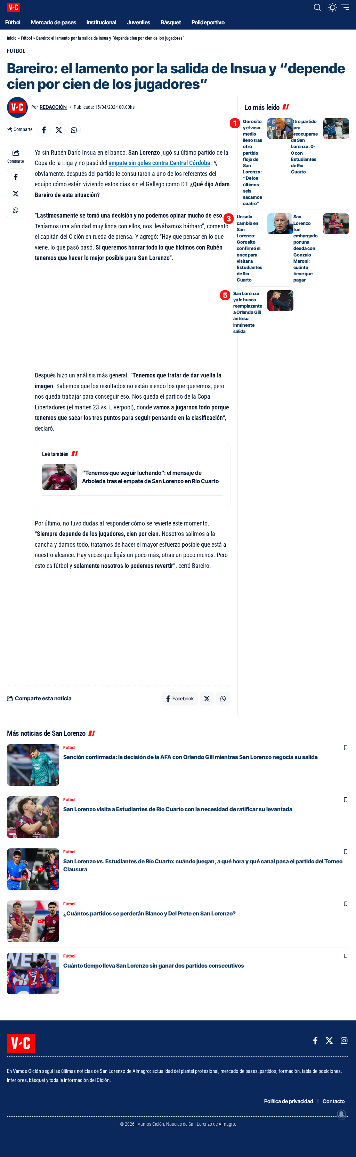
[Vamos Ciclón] (13, 7)
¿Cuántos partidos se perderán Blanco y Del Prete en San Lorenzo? (149, 913)
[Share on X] (59, 130)
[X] (329, 1040)
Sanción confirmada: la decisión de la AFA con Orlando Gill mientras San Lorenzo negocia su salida (190, 756)
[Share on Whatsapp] (74, 130)
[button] (317, 7)
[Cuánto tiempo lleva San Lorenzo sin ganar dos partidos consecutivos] (33, 973)
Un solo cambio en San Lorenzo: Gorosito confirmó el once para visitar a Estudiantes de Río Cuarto (249, 248)
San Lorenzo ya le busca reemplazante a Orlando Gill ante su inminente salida (247, 312)
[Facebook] (315, 1040)
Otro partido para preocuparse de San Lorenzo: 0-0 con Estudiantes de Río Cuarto (304, 147)
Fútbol (26, 38)
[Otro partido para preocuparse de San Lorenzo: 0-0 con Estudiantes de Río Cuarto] (336, 128)
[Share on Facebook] (44, 130)
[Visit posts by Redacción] (17, 107)
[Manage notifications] (341, 1113)
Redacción (53, 107)
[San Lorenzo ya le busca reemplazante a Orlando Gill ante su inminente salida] (280, 300)
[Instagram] (344, 1040)
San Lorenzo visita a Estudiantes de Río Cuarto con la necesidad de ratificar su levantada (177, 809)
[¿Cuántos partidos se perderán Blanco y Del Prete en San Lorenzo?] (33, 921)
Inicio (12, 38)
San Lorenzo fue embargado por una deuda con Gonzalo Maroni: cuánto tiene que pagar (305, 248)
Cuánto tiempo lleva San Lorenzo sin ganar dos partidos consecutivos (153, 965)
